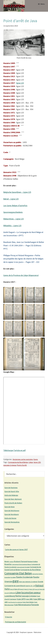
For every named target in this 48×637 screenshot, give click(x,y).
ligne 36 (17, 589)
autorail (12, 561)
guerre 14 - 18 (30, 586)
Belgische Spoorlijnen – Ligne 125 (17, 192)
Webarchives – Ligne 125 (13, 219)
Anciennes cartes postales (23, 459)
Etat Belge (13, 577)
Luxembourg (9, 596)
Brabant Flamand (20, 561)
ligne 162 (42, 589)
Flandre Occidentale (24, 577)
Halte (7, 588)
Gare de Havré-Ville (11, 491)
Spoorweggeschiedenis (13, 212)
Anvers (6, 561)
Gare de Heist (9, 507)
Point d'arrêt (22, 465)
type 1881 (29, 599)
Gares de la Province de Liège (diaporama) (21, 275)
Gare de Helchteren (11, 510)
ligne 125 (20, 83)
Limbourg (12, 593)
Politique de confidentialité (15, 622)
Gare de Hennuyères (12, 522)
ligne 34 (12, 589)
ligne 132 (37, 589)
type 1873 (21, 599)
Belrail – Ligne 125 (11, 199)
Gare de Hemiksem (11, 514)
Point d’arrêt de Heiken (13, 503)
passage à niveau (9, 465)
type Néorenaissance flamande (26, 604)
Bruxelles (8, 564)
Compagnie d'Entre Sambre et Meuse (21, 564)
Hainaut (39, 585)
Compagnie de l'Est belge (23, 567)
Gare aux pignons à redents (28, 582)
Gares (35, 459)
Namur (18, 595)
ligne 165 (6, 593)
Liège (31, 462)
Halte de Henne (10, 518)
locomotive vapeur (31, 592)
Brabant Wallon (33, 561)
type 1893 (37, 599)
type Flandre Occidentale (15, 602)
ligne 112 (26, 589)
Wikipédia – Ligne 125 (12, 225)
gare (16, 581)
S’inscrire (8, 617)
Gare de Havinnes (11, 487)
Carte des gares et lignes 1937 (16, 549)
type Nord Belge (28, 602)
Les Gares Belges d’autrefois (15, 205)
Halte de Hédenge (11, 495)
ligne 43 (22, 589)
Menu (43, 4)
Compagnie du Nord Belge (18, 462)
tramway (12, 599)
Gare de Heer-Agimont (13, 499)
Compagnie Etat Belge (18, 573)
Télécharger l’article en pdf (14, 450)
